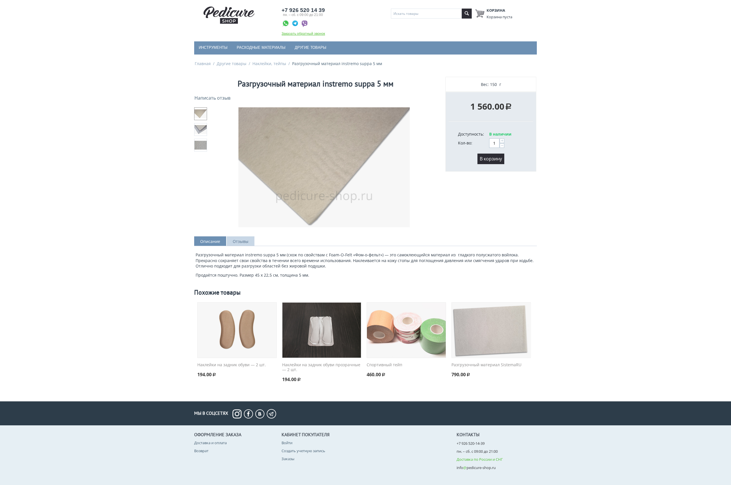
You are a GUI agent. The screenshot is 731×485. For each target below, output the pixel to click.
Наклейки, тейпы (269, 63)
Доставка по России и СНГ (480, 459)
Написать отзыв (212, 98)
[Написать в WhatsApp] (286, 24)
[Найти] (467, 14)
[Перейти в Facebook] (249, 413)
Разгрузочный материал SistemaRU (486, 365)
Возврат (201, 450)
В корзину (491, 159)
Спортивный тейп (384, 365)
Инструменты (213, 47)
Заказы (288, 458)
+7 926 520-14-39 (471, 443)
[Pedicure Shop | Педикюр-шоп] (229, 14)
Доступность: (471, 134)
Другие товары (310, 47)
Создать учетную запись (303, 450)
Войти (287, 442)
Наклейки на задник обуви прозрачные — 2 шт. (321, 367)
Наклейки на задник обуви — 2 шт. (231, 365)
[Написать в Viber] (304, 24)
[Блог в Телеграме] (271, 413)
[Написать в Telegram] (295, 24)
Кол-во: (465, 143)
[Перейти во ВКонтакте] (261, 413)
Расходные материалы (261, 47)
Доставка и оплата (210, 442)
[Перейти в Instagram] (238, 413)
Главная (203, 63)
